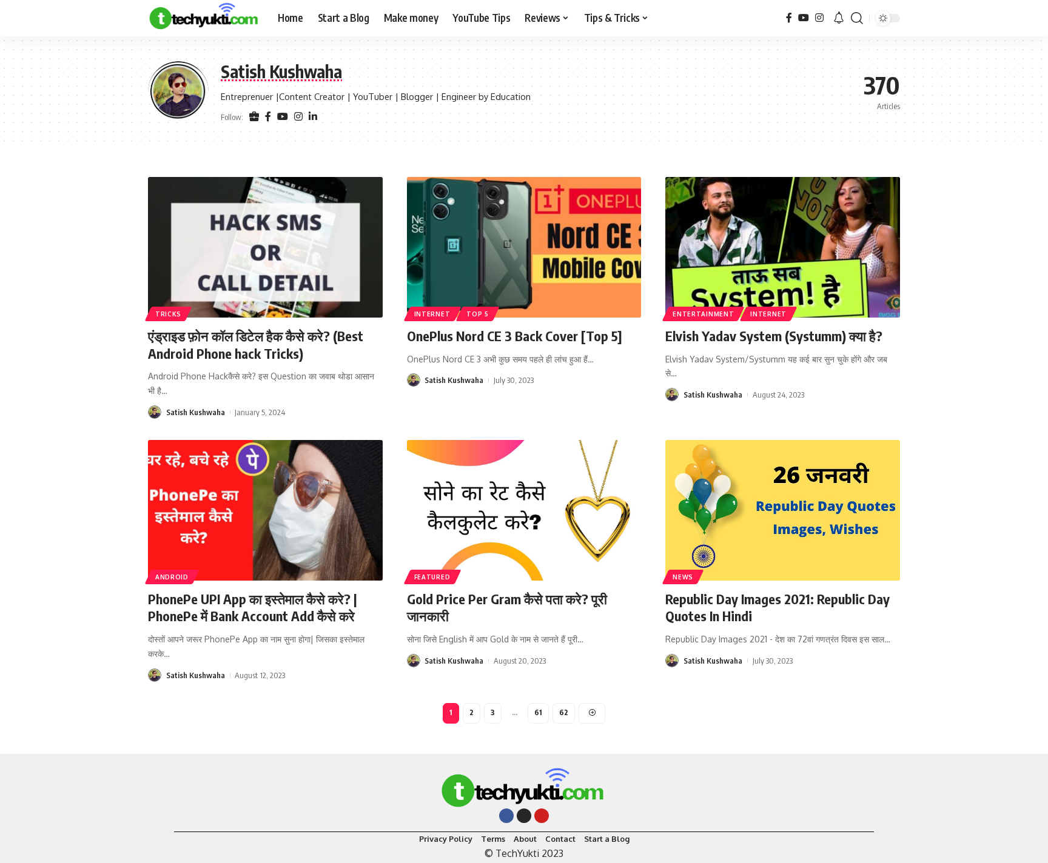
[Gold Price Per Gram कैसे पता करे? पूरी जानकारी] (524, 510)
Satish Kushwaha (195, 412)
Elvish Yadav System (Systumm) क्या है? (773, 335)
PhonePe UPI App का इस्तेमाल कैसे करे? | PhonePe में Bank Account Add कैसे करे (252, 607)
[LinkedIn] (313, 117)
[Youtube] (541, 815)
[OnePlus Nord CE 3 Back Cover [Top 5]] (524, 247)
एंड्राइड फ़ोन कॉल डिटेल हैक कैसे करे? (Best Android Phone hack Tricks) (255, 344)
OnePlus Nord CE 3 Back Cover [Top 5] (514, 335)
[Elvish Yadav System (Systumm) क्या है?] (782, 247)
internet (432, 314)
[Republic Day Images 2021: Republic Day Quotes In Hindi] (782, 510)
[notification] (839, 18)
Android (172, 577)
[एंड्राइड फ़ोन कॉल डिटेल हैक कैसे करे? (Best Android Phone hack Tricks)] (265, 247)
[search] (857, 18)
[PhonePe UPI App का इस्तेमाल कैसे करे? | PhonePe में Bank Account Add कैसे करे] (265, 510)
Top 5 (477, 314)
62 (563, 712)
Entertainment (703, 314)
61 (538, 712)
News (683, 577)
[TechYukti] (203, 18)
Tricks (168, 314)
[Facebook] (789, 18)
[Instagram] (819, 18)
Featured (432, 577)
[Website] (254, 117)
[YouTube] (803, 18)
